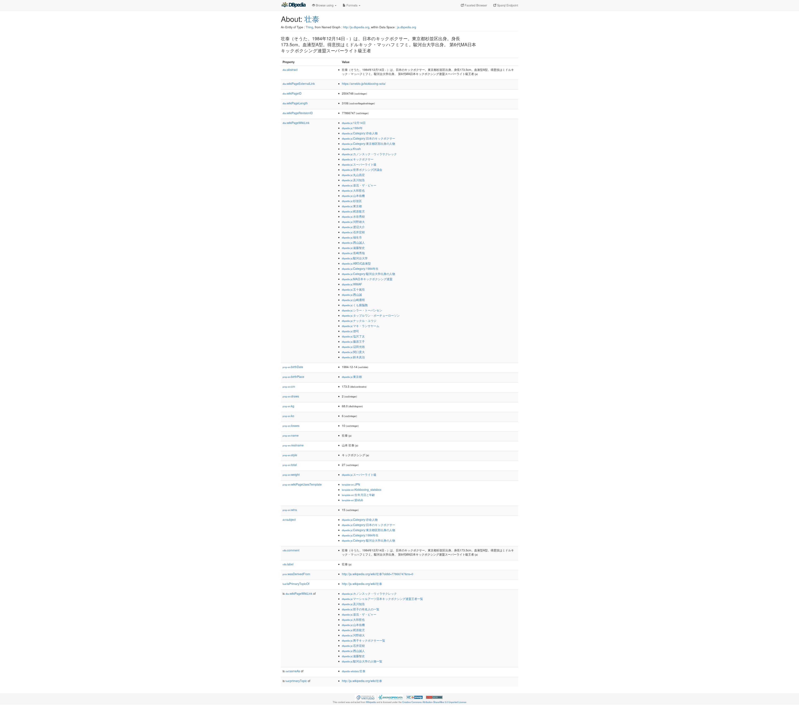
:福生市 (352, 237)
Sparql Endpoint (507, 5)
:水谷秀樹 (353, 216)
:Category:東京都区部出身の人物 (368, 143)
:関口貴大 (353, 352)
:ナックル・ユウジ (359, 321)
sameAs (292, 671)
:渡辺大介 (353, 227)
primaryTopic (296, 681)
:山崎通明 (353, 300)
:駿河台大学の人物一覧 (362, 661)
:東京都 (352, 206)
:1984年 (352, 128)
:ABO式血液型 (356, 263)
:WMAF (352, 284)
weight (291, 474)
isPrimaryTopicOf (296, 584)
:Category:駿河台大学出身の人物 (368, 274)
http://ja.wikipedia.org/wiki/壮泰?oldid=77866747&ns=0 (377, 574)
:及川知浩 (353, 180)
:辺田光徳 (353, 347)
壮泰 (311, 18)
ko (288, 416)
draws (291, 396)
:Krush (351, 149)
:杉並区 (352, 201)
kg (288, 406)
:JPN (351, 484)
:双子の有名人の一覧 (360, 609)
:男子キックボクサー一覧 (363, 640)
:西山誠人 (353, 242)
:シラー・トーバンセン (362, 310)
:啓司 (350, 331)
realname (293, 445)
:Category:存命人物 (360, 133)
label (288, 564)
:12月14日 (354, 123)
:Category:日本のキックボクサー (368, 138)
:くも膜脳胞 (355, 305)
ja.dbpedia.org (406, 27)
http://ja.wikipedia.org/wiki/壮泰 (362, 584)
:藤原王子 (353, 341)
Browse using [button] (324, 5)
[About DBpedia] (293, 5)
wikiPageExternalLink (299, 83)
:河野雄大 (353, 222)
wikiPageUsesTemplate (302, 484)
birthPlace (293, 377)
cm (289, 386)
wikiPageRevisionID (298, 113)
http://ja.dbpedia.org (356, 27)
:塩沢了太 (353, 336)
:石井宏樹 (353, 232)
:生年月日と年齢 (358, 495)
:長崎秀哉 (353, 253)
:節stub (352, 500)
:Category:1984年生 (360, 268)
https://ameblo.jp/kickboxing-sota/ (364, 83)
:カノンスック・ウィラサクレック (369, 154)
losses (291, 425)
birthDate (293, 367)
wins (290, 510)
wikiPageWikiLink (296, 123)
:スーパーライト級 (359, 164)
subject (289, 519)
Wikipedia (371, 702)
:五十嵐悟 (353, 289)
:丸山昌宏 (353, 175)
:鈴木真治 (353, 357)
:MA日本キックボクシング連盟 (367, 279)
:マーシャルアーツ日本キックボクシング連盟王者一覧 (382, 599)
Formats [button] (352, 5)
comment (291, 550)
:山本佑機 (353, 196)
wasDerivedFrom (296, 574)
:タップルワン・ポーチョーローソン (371, 315)
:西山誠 (352, 294)
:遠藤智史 (353, 248)
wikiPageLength (295, 103)
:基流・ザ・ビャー (359, 185)
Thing (309, 27)
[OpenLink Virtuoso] (365, 696)
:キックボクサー (357, 159)
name (291, 435)
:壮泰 (353, 671)
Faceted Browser (475, 5)
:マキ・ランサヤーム (360, 326)
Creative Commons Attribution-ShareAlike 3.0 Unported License (434, 702)
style (290, 455)
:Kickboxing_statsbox (361, 489)
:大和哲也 (353, 190)
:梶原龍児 (353, 211)
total (290, 465)
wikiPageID (292, 93)
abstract (290, 69)
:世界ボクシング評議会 (362, 169)
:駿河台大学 (355, 258)
